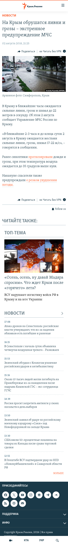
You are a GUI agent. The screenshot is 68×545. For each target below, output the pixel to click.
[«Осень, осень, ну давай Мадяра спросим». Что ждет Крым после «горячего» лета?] (34, 256)
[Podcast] (14, 503)
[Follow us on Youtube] (22, 494)
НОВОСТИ (14, 313)
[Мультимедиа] (10, 540)
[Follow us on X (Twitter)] (14, 494)
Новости (9, 15)
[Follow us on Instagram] (30, 494)
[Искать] (57, 540)
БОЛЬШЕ (58, 473)
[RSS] (5, 503)
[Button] (26, 51)
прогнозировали (40, 157)
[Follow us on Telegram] (47, 494)
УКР (41, 540)
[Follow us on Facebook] (5, 494)
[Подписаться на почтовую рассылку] (22, 503)
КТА (26, 540)
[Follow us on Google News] (39, 494)
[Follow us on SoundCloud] (56, 494)
